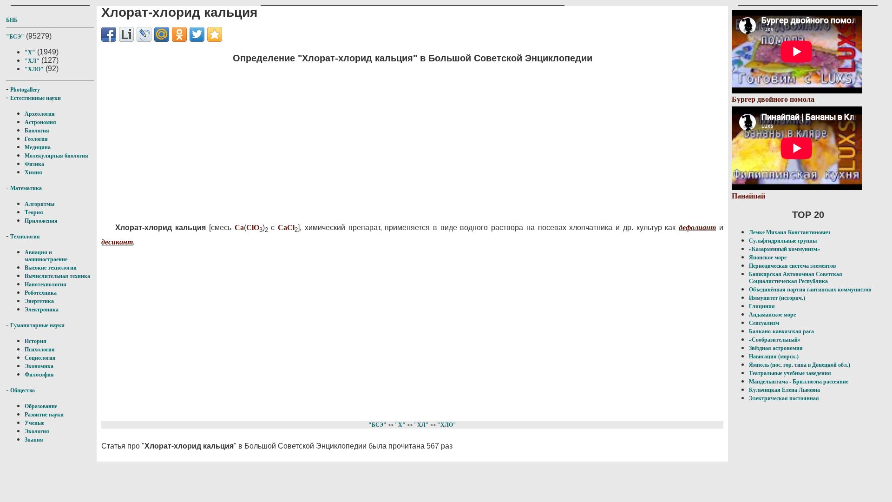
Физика (34, 164)
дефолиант (697, 227)
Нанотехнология (45, 284)
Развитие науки (44, 414)
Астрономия (40, 122)
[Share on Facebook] (108, 34)
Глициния (762, 306)
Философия (39, 374)
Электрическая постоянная (784, 398)
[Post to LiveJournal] (144, 34)
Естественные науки (35, 98)
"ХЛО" (34, 69)
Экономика (39, 366)
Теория (34, 212)
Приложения (41, 221)
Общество (22, 390)
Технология (25, 236)
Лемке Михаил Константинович (789, 232)
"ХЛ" (32, 61)
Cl (250, 227)
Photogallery (25, 89)
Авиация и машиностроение (46, 256)
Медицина (38, 147)
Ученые (34, 423)
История (35, 341)
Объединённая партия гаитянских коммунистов (810, 289)
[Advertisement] (352, 137)
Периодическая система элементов (792, 266)
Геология (36, 139)
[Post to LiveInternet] (126, 34)
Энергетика (39, 301)
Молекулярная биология (56, 155)
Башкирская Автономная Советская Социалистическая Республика (795, 277)
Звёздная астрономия (776, 348)
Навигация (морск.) (774, 356)
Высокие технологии (51, 267)
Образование (41, 406)
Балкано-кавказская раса (781, 331)
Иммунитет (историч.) (777, 298)
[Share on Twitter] (197, 34)
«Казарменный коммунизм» (784, 249)
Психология (40, 349)
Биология (37, 130)
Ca (239, 227)
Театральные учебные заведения (790, 373)
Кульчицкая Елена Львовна (784, 390)
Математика (26, 188)
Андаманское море (772, 314)
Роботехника (41, 293)
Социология (40, 358)
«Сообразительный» (774, 340)
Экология (37, 431)
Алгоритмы (39, 204)
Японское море (768, 257)
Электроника (42, 309)
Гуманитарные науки (37, 325)
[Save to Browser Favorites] (214, 34)
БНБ (12, 20)
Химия (33, 172)
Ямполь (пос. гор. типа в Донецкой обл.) (799, 365)
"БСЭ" (15, 36)
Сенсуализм (764, 323)
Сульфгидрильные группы (783, 241)
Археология (40, 114)
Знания (34, 439)
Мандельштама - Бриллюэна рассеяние (798, 381)
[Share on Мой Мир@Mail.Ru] (161, 34)
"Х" (30, 52)
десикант (117, 242)
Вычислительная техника (57, 276)
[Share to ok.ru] (179, 34)
